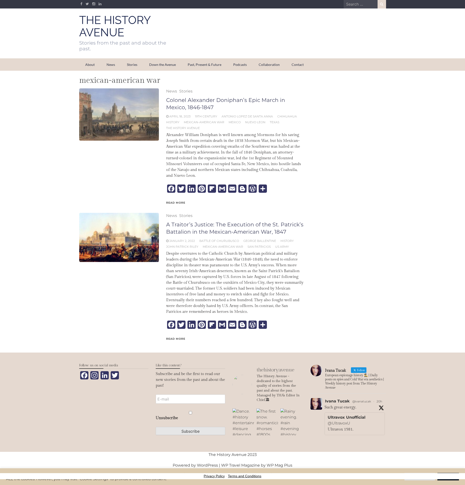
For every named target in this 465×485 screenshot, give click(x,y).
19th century (206, 116)
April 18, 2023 (180, 116)
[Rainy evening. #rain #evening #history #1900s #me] (291, 421)
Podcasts (240, 64)
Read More (175, 202)
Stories (132, 64)
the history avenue (183, 128)
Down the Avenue (162, 64)
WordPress (207, 465)
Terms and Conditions (244, 476)
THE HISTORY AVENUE (114, 26)
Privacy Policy (214, 476)
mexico (235, 122)
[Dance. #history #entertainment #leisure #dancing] (243, 421)
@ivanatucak (361, 401)
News (111, 64)
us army (282, 246)
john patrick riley (182, 246)
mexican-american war (204, 122)
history (172, 122)
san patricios (259, 246)
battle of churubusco (219, 241)
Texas (274, 122)
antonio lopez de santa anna (247, 116)
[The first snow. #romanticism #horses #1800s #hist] (267, 421)
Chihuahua (287, 116)
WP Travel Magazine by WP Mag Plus (256, 465)
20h (379, 401)
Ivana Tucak (337, 401)
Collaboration (269, 64)
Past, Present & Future (204, 64)
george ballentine (259, 241)
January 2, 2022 (182, 241)
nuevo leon (255, 122)
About (90, 64)
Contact (298, 64)
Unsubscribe (167, 418)
